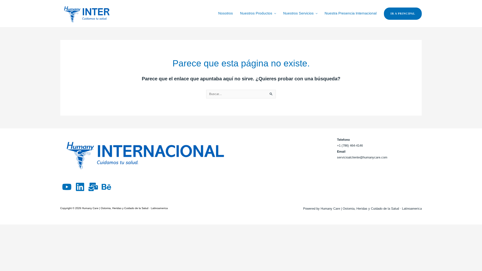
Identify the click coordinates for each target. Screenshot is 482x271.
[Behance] (106, 186)
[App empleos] (93, 186)
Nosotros (225, 13)
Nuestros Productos (256, 13)
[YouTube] (66, 186)
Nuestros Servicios (298, 13)
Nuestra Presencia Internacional (351, 13)
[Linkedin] (80, 186)
